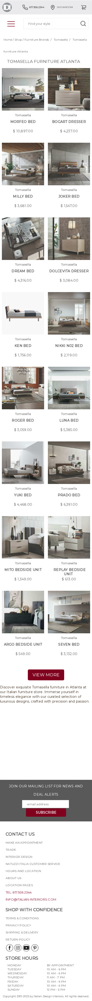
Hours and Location (23, 871)
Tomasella (61, 39)
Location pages (19, 885)
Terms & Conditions (22, 918)
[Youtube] (26, 947)
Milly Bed (23, 196)
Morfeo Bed (23, 122)
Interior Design (19, 857)
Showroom (65, 7)
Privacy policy (18, 925)
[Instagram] (17, 947)
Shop (18, 39)
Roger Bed (23, 420)
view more (46, 674)
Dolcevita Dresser (69, 271)
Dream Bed (23, 271)
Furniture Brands (37, 39)
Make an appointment (24, 842)
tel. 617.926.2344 (19, 892)
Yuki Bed (23, 495)
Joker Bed (69, 196)
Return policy (18, 939)
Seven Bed (69, 644)
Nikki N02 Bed (69, 346)
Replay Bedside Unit (70, 572)
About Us (13, 878)
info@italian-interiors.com (31, 899)
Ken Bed (23, 346)
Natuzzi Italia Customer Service (33, 864)
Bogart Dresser (69, 122)
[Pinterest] (34, 947)
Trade (11, 849)
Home (8, 39)
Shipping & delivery (22, 932)
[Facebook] (9, 947)
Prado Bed (69, 495)
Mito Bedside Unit (23, 570)
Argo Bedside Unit (23, 644)
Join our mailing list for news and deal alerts (46, 790)
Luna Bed (69, 420)
